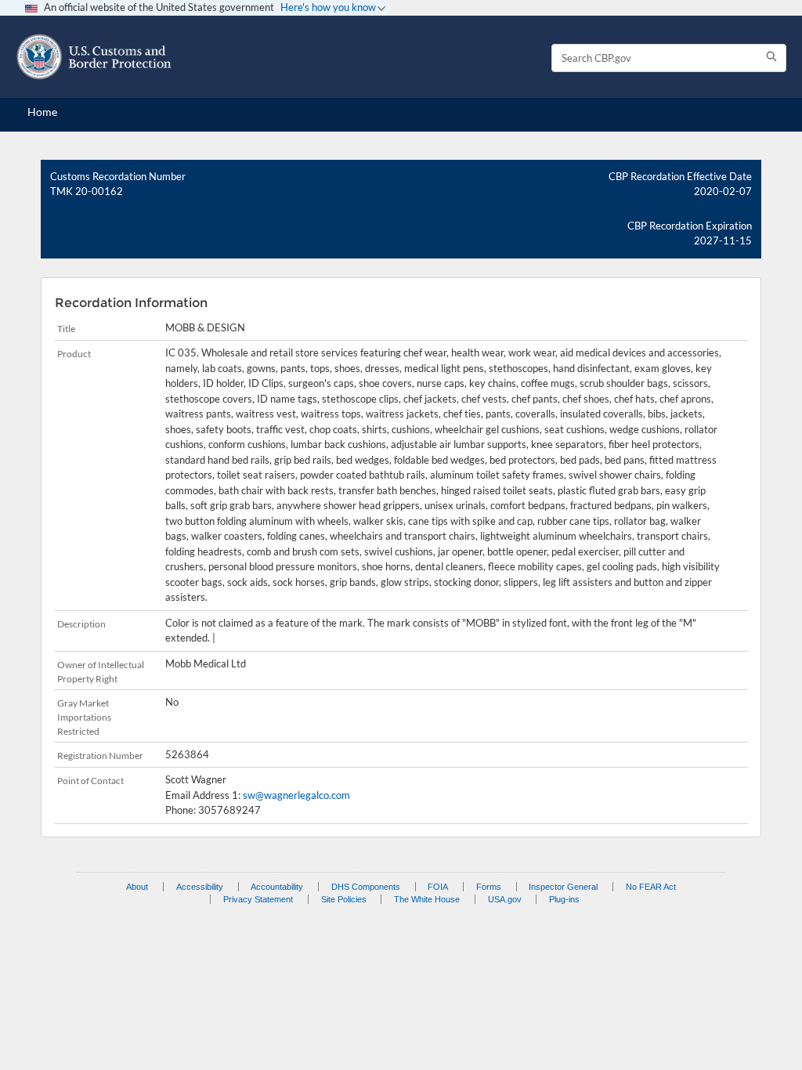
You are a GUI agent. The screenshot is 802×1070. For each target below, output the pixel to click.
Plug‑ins (564, 899)
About (137, 886)
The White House (427, 899)
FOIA (438, 886)
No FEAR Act (651, 886)
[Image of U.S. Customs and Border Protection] (94, 57)
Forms (488, 886)
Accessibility (199, 886)
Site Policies (344, 899)
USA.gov (505, 899)
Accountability (277, 886)
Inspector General (563, 886)
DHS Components (365, 886)
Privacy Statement (258, 899)
